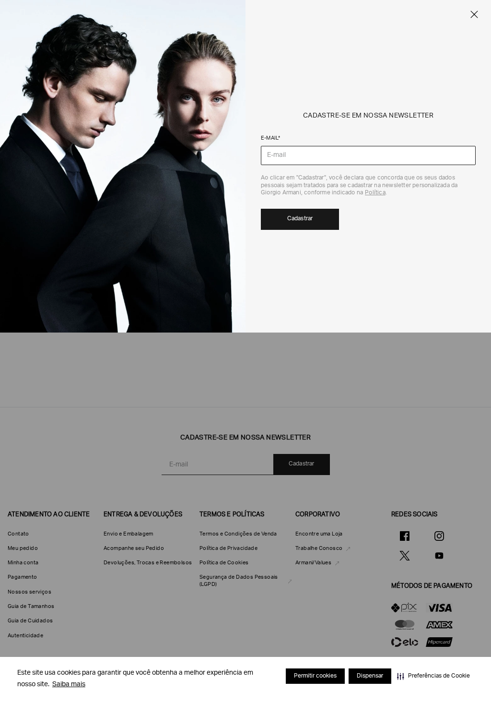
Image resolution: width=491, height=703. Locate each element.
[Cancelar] (474, 14)
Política (375, 193)
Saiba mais (68, 684)
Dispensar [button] (370, 676)
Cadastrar (300, 219)
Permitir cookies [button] (315, 676)
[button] (433, 676)
